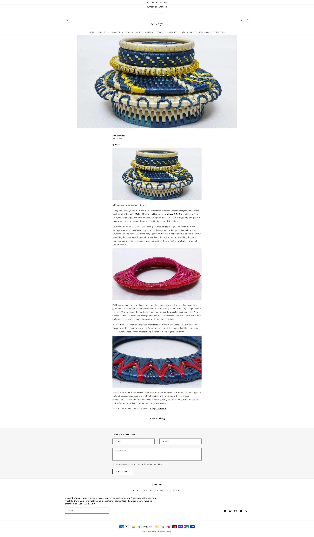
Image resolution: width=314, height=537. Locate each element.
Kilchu (138, 214)
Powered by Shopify (165, 531)
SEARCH (136, 491)
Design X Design (174, 214)
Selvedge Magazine (153, 531)
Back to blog (158, 418)
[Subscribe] (106, 511)
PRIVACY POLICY (174, 491)
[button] (67, 20)
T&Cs (156, 491)
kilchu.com (161, 408)
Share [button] (117, 145)
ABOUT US (147, 491)
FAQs (162, 491)
